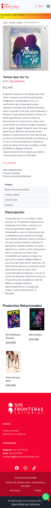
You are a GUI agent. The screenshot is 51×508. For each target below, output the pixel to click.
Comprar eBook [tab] (12, 194)
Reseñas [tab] (9, 205)
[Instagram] (25, 468)
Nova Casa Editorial (21, 176)
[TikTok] (34, 468)
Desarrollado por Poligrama (25, 504)
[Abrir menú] (48, 6)
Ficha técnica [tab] (11, 199)
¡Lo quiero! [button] (14, 349)
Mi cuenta (15, 490)
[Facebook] (17, 468)
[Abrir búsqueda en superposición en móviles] (36, 6)
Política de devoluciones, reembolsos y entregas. (25, 484)
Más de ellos (35, 335)
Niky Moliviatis (17, 81)
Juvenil (17, 173)
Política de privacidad (26, 477)
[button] (45, 28)
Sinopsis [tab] (9, 184)
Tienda (37, 490)
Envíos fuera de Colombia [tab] (17, 189)
